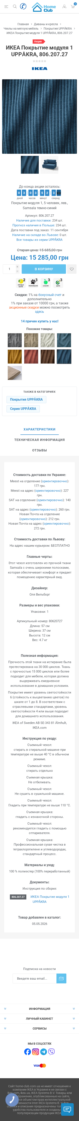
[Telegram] (43, 1051)
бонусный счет (50, 295)
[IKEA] (39, 68)
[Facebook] (27, 1051)
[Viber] (51, 1051)
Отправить (61, 978)
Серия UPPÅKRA (23, 409)
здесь (39, 312)
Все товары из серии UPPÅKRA (39, 240)
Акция (38, 41)
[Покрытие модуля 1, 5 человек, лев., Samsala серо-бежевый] (14, 373)
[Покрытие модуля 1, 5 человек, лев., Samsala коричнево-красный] (31, 356)
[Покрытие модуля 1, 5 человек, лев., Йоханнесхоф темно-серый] (14, 340)
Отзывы (39, 450)
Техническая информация (39, 440)
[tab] (39, 429)
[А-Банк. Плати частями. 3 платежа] (46, 283)
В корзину (44, 269)
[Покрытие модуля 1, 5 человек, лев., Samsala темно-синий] (64, 356)
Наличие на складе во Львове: (35, 235)
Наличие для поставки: (33, 220)
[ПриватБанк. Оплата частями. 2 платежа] (21, 283)
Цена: (19, 257)
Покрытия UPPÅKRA (26, 399)
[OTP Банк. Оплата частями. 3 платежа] (58, 283)
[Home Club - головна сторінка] (44, 6)
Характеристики (40, 429)
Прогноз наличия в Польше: (33, 225)
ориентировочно (54, 481)
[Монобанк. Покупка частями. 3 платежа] (33, 283)
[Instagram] (35, 1051)
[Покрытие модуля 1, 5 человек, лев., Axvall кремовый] (47, 340)
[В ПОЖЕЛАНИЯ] (71, 269)
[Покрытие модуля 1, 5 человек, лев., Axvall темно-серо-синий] (64, 340)
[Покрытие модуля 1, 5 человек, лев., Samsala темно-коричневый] (47, 356)
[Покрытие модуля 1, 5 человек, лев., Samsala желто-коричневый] (14, 356)
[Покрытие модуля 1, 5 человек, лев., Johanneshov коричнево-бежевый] (31, 340)
